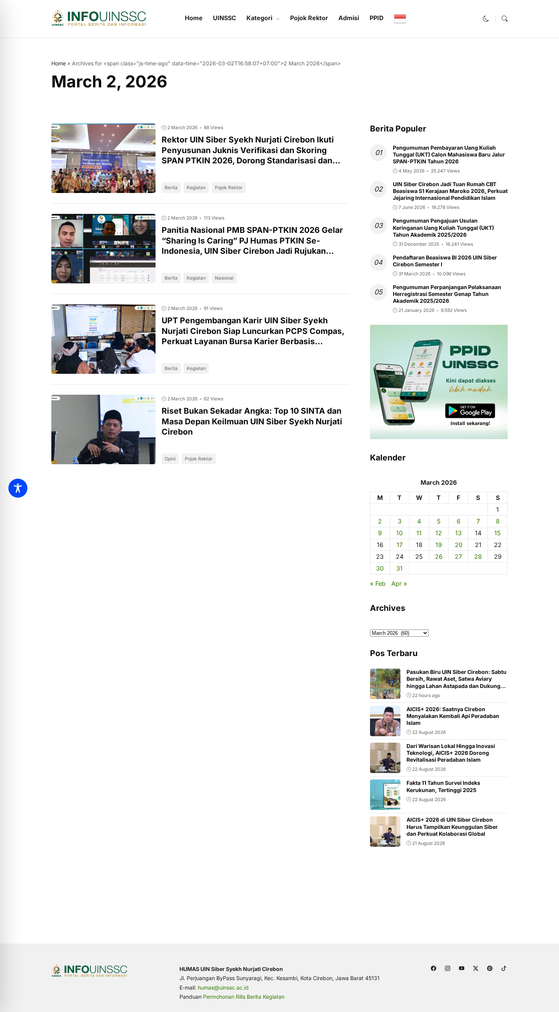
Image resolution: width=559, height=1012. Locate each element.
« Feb (378, 583)
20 (458, 545)
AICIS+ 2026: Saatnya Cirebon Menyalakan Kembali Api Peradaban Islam (453, 716)
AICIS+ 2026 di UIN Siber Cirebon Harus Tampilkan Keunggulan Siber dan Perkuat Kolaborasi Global (452, 826)
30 (380, 568)
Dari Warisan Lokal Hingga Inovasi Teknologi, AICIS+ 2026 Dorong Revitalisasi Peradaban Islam (451, 753)
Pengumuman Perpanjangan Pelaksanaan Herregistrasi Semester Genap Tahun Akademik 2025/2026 (447, 294)
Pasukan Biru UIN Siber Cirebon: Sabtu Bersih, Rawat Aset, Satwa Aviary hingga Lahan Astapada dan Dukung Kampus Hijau (457, 682)
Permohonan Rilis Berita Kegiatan (243, 996)
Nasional (224, 278)
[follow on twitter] (476, 968)
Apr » (399, 583)
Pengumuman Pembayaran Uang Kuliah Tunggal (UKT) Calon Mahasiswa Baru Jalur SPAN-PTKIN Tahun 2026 (449, 154)
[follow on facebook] (433, 968)
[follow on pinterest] (490, 968)
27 (458, 556)
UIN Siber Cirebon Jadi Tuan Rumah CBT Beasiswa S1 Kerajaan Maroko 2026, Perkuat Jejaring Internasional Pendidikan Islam (450, 191)
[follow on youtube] (461, 968)
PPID (377, 18)
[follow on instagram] (447, 968)
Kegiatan (196, 187)
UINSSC (224, 18)
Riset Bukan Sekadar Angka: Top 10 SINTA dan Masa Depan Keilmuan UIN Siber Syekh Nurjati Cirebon (252, 421)
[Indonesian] (400, 19)
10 (399, 533)
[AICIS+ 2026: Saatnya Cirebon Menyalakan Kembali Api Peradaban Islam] (385, 731)
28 (478, 556)
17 (400, 545)
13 (458, 533)
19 (438, 545)
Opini (170, 459)
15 (497, 533)
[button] (486, 18)
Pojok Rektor (309, 18)
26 (439, 556)
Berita (171, 187)
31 (399, 568)
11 (419, 533)
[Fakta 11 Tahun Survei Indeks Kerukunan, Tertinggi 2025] (385, 804)
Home (194, 18)
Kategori (259, 18)
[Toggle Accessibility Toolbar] (18, 488)
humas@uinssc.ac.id (223, 987)
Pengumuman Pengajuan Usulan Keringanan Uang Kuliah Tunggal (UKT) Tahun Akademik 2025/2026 (443, 227)
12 (438, 533)
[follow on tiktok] (504, 968)
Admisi (348, 18)
